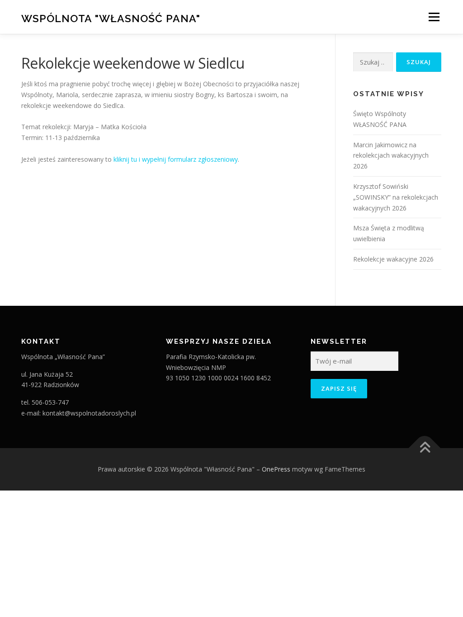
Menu (434, 17)
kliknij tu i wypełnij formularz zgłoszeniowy (175, 159)
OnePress (276, 469)
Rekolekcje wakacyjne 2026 (393, 259)
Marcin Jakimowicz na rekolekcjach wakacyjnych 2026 (391, 155)
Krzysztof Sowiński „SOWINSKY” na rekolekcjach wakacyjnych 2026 (395, 197)
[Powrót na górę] (425, 448)
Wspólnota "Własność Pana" (110, 18)
